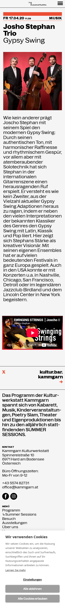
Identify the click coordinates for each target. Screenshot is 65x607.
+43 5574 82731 (15, 483)
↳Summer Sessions (19, 514)
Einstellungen (32, 579)
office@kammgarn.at (20, 487)
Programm (11, 510)
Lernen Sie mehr (15, 570)
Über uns (10, 527)
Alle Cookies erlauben (32, 598)
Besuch (9, 519)
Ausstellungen (14, 523)
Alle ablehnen (32, 589)
